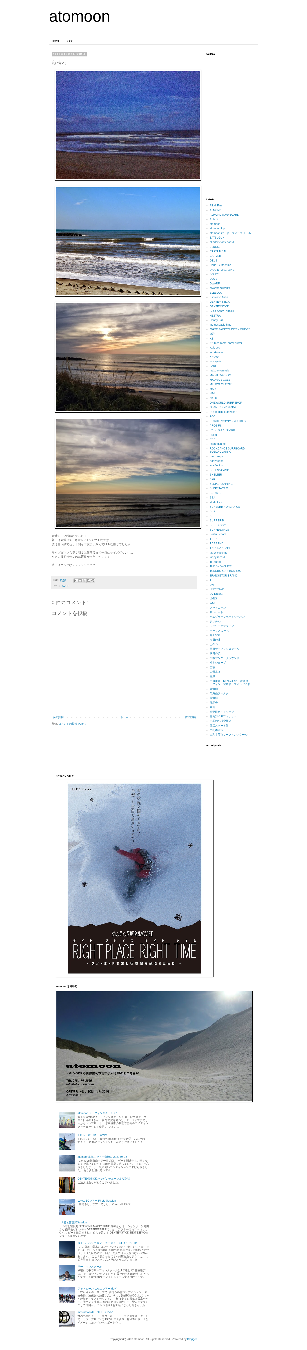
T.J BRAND (216, 543)
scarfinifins (216, 465)
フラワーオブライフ (222, 626)
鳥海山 (214, 689)
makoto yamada (219, 370)
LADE (213, 366)
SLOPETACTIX (219, 488)
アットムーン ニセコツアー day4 (97, 1288)
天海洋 (214, 698)
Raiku (213, 434)
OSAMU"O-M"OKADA (223, 407)
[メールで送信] (75, 580)
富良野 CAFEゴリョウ (223, 716)
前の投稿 (190, 717)
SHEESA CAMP (219, 470)
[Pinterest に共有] (93, 580)
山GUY (214, 644)
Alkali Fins (216, 205)
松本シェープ (218, 662)
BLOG (69, 41)
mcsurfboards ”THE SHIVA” (95, 1312)
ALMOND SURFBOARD (224, 214)
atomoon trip (217, 228)
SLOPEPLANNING (221, 483)
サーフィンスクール (90, 1266)
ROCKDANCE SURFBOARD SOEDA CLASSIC (227, 450)
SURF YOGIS (218, 525)
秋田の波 (215, 653)
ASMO (214, 219)
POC (213, 416)
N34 (212, 393)
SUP (212, 511)
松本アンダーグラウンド (224, 658)
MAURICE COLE (220, 379)
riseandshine (218, 443)
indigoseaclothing (220, 324)
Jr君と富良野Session (74, 1222)
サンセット (216, 612)
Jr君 (212, 333)
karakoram (216, 352)
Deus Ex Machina (220, 265)
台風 (212, 676)
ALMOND (215, 210)
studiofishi (216, 502)
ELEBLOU (216, 292)
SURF (65, 585)
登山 (212, 707)
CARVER (215, 255)
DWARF (215, 283)
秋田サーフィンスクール (224, 648)
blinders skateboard (222, 242)
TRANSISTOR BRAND (223, 575)
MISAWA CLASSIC (221, 384)
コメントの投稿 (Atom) (72, 723)
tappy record (217, 557)
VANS (213, 598)
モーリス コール (219, 630)
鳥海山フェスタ (219, 693)
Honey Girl (216, 320)
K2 (211, 338)
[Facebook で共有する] (88, 580)
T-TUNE (214, 539)
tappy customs (218, 552)
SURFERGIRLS (219, 529)
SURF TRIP (217, 520)
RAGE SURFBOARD (222, 430)
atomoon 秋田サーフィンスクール (230, 233)
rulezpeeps (216, 461)
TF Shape (216, 561)
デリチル (215, 621)
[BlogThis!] (80, 580)
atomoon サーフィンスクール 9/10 (98, 1113)
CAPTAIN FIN (218, 251)
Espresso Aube (219, 297)
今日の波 (215, 639)
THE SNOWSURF (220, 566)
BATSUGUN (217, 237)
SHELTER (216, 474)
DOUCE (215, 274)
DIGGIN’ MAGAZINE (222, 269)
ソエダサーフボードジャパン (227, 616)
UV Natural (216, 593)
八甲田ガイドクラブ (222, 711)
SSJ (212, 497)
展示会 (214, 702)
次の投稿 (58, 717)
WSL (213, 603)
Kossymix (215, 361)
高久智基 (215, 635)
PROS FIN (216, 425)
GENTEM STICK (220, 301)
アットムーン (218, 607)
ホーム (124, 717)
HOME (56, 41)
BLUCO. (215, 246)
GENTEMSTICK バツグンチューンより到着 (104, 1178)
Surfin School (218, 534)
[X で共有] (84, 580)
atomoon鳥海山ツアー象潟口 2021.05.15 (102, 1156)
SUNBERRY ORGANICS (225, 506)
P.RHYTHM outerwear (223, 411)
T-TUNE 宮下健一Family (92, 1135)
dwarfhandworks (220, 288)
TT (211, 580)
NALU (213, 398)
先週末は (215, 671)
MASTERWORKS (220, 375)
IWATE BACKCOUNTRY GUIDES (230, 329)
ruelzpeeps (216, 456)
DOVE (213, 278)
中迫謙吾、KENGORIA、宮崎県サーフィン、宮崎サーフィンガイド (230, 682)
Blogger (192, 1339)
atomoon (79, 16)
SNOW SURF (218, 493)
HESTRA (215, 315)
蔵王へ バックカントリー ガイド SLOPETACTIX (108, 1243)
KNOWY (215, 356)
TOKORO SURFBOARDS (225, 570)
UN (212, 584)
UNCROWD (217, 589)
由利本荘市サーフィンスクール (228, 734)
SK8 (212, 479)
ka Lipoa (215, 347)
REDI (213, 439)
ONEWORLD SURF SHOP (226, 402)
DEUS (213, 260)
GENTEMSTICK (219, 306)
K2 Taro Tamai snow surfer (226, 343)
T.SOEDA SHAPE (220, 548)
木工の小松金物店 (220, 720)
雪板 (212, 667)
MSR (213, 389)
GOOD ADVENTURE (222, 311)
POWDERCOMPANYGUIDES (228, 421)
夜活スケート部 (219, 725)
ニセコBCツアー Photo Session (97, 1200)
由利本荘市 (216, 730)
